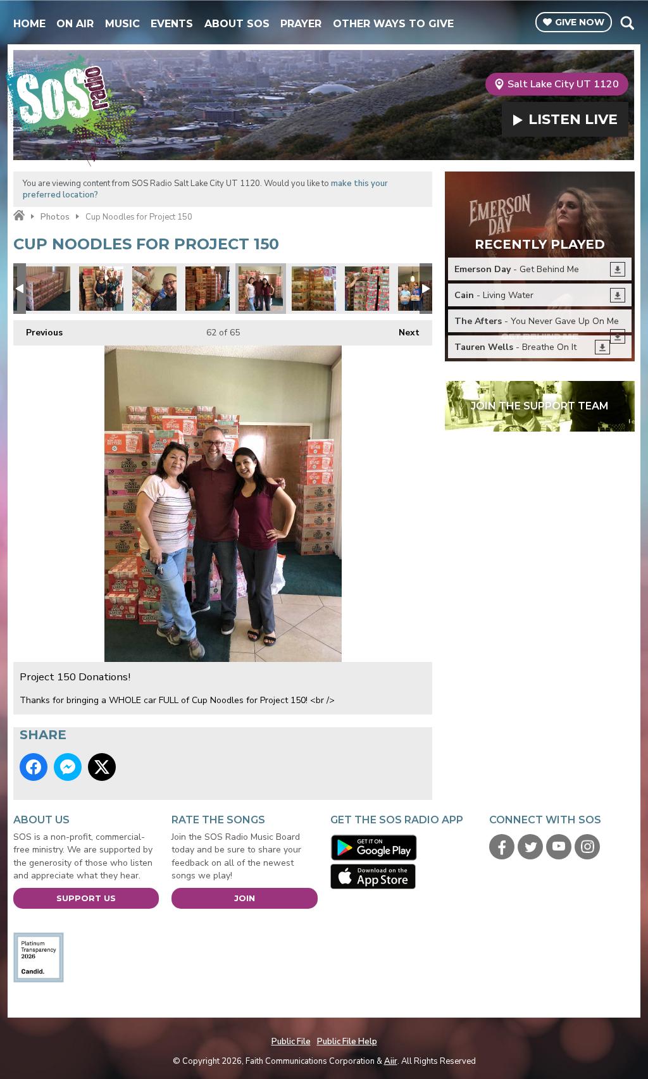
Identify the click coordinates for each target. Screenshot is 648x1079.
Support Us (86, 898)
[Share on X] (102, 767)
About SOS (237, 24)
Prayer (300, 24)
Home (29, 24)
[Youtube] (558, 846)
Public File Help (347, 1041)
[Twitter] (530, 846)
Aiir (390, 1061)
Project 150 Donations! (48, 288)
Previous (38, 333)
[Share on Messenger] (68, 767)
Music (122, 24)
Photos (55, 217)
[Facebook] (501, 846)
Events (172, 24)
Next (403, 333)
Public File (291, 1041)
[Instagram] (587, 846)
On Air (75, 24)
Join (244, 898)
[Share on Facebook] (33, 767)
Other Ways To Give (393, 24)
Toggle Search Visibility (627, 22)
